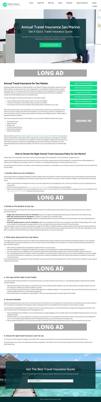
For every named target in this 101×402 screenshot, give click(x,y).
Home (31, 3)
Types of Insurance (82, 3)
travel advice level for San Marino (16, 191)
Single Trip (40, 3)
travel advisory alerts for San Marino (37, 187)
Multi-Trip (51, 3)
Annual (60, 3)
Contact (94, 6)
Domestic (69, 3)
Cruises (94, 3)
